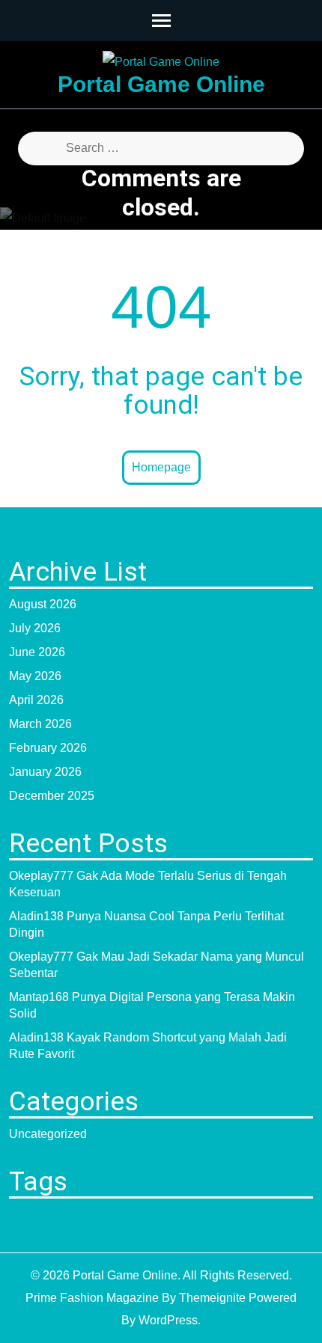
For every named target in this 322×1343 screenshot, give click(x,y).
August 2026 (42, 604)
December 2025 (51, 795)
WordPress (168, 1320)
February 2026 (48, 747)
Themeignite (212, 1297)
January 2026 (45, 771)
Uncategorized (48, 1134)
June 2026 (37, 652)
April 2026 (36, 700)
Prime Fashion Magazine (92, 1297)
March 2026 (40, 724)
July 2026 (35, 628)
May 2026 (35, 676)
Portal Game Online (161, 84)
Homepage (161, 467)
